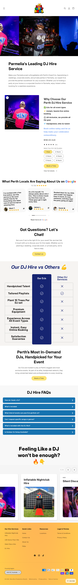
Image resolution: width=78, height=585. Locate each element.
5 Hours (48, 160)
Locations (43, 533)
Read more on (39, 220)
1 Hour (48, 152)
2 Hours (58, 152)
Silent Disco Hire (10, 544)
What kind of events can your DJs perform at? (22, 413)
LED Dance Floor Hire (12, 540)
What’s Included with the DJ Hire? (17, 426)
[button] (4, 8)
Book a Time (51, 166)
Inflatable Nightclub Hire (11, 534)
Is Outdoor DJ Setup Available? (16, 432)
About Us (25, 542)
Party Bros (13, 579)
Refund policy (33, 579)
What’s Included (11, 406)
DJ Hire (7, 548)
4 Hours (59, 156)
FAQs (24, 546)
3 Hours (48, 156)
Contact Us (26, 537)
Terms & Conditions (63, 533)
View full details (49, 171)
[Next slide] (74, 470)
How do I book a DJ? (12, 400)
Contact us (39, 254)
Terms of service (53, 579)
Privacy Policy (62, 537)
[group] (39, 497)
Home (24, 533)
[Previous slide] (68, 470)
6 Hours (59, 160)
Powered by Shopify (21, 579)
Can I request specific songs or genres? (19, 419)
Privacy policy (43, 579)
